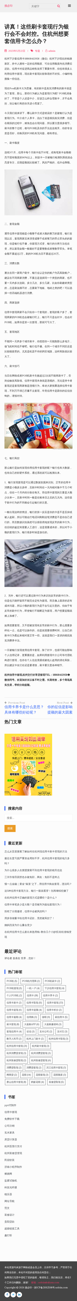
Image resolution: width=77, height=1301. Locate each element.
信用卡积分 (54, 1009)
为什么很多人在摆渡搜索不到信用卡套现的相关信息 (33, 870)
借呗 (46, 1017)
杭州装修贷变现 (13, 1153)
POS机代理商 (31, 981)
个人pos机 (14, 995)
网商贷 (12, 1074)
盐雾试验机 (10, 1180)
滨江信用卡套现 (56, 1067)
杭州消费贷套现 (41, 1053)
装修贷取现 (56, 1082)
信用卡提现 (14, 1009)
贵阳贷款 (9, 1221)
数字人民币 (14, 1038)
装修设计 (9, 1214)
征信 (31, 1031)
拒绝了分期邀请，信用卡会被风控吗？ (25, 911)
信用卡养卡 (50, 995)
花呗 (26, 1074)
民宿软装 (9, 1160)
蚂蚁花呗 (37, 1082)
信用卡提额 (34, 1009)
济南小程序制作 (13, 1166)
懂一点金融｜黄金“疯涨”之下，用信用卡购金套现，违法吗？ (38, 884)
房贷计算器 (10, 1139)
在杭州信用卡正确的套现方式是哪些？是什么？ (30, 897)
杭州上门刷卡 (35, 1038)
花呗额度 (59, 1074)
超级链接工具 (12, 1228)
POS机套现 (14, 988)
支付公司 (46, 1031)
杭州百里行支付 (13, 1146)
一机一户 (33, 988)
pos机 (12, 981)
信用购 (32, 1017)
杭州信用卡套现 (17, 1045)
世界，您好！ (28, 958)
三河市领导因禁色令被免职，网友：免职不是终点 (32, 877)
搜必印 (8, 5)
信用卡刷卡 (14, 1002)
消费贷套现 (34, 1067)
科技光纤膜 (10, 1187)
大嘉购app (31, 1024)
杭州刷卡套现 (40, 1045)
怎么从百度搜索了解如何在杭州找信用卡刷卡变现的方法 (35, 851)
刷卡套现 (13, 1024)
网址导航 (9, 1201)
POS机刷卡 (52, 981)
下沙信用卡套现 (54, 988)
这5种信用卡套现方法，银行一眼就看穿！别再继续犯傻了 (36, 890)
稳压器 (8, 1194)
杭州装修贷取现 (16, 1060)
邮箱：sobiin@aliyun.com (45, 1282)
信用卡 (32, 995)
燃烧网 (8, 1173)
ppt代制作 (10, 1105)
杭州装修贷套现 (41, 1060)
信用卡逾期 (14, 1017)
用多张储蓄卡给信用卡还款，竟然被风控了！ (29, 918)
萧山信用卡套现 (16, 1082)
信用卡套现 (55, 1002)
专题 (37, 50)
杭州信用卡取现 (58, 1038)
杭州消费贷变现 (16, 1053)
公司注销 (9, 1125)
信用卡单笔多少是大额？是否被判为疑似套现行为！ (33, 904)
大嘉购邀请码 (52, 1024)
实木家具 (9, 1132)
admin (51, 50)
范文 (6, 1208)
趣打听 (8, 1235)
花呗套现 (42, 1074)
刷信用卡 (61, 1017)
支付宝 (62, 1031)
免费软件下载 (12, 1119)
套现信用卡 (14, 1031)
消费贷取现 (14, 1067)
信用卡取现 (34, 1002)
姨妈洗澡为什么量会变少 (18, 925)
